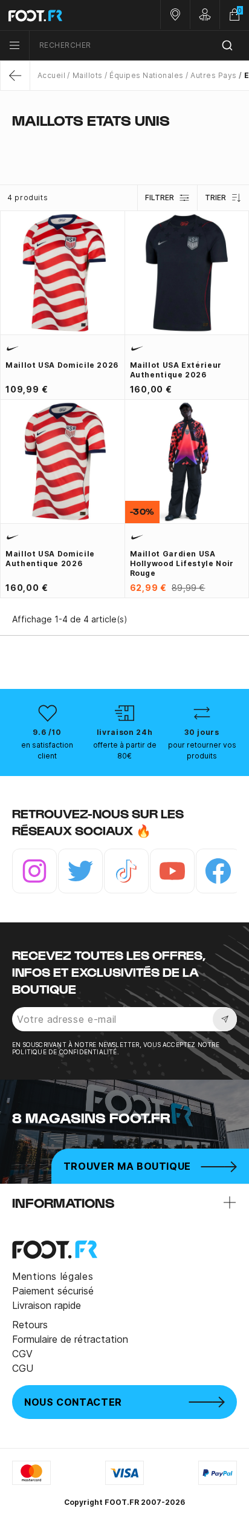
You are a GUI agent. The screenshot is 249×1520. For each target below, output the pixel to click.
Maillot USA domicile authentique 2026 (50, 558)
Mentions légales (52, 1276)
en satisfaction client (47, 750)
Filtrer (159, 197)
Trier (215, 197)
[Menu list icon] (14, 45)
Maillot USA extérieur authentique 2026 (176, 369)
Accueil (51, 75)
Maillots (87, 75)
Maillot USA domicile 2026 (61, 365)
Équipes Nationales (146, 75)
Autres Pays (213, 75)
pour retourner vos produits (202, 750)
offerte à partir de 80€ (125, 750)
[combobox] (139, 45)
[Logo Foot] (62, 15)
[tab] (124, 144)
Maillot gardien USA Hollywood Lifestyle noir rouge (182, 563)
